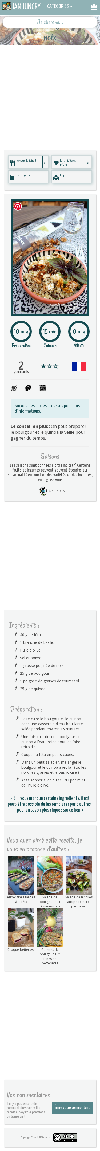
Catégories (58, 6)
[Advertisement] (50, 95)
